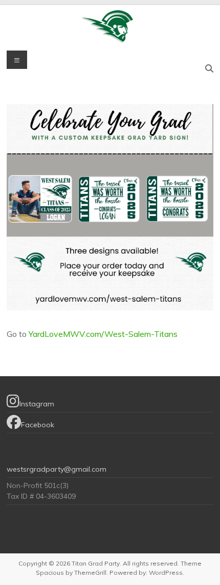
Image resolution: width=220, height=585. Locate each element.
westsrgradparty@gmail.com (56, 469)
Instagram (36, 403)
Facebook (37, 424)
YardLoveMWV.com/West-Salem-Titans (103, 334)
